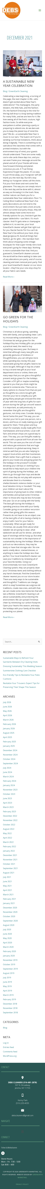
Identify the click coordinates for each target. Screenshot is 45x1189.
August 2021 (8, 872)
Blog (5, 91)
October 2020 (9, 916)
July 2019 (7, 977)
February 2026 (9, 724)
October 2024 (9, 759)
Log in (6, 1043)
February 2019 (9, 999)
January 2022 (9, 851)
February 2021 (9, 899)
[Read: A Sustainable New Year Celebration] (22, 63)
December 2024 (10, 750)
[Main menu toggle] (40, 10)
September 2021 (10, 868)
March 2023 (8, 807)
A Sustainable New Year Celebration (18, 83)
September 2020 (10, 920)
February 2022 (9, 846)
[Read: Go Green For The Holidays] (22, 299)
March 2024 (8, 776)
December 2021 (10, 855)
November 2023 (10, 789)
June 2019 (7, 982)
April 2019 (7, 990)
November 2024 (10, 754)
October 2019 (9, 964)
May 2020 (7, 938)
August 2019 (8, 973)
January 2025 (9, 746)
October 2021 (9, 864)
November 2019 (10, 960)
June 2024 (7, 772)
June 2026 (7, 706)
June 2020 (7, 934)
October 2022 (9, 824)
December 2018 (10, 1003)
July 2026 (7, 702)
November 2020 (10, 912)
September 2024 (10, 763)
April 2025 (7, 737)
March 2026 (8, 719)
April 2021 (7, 890)
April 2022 (7, 837)
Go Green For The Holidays (18, 319)
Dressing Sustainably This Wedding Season (22, 666)
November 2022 (10, 820)
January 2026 (9, 728)
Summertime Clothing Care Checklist (19, 670)
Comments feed (10, 1051)
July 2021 (7, 877)
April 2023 (7, 802)
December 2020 (10, 907)
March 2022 (8, 842)
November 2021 (10, 859)
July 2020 (7, 929)
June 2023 (7, 798)
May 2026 (7, 711)
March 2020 (8, 947)
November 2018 (10, 1008)
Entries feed (8, 1047)
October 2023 (9, 794)
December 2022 (10, 816)
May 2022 (7, 833)
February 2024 (9, 781)
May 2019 (7, 986)
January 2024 (9, 785)
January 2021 (9, 903)
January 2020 (9, 955)
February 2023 (9, 811)
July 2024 (7, 767)
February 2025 (9, 741)
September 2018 (10, 1012)
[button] (22, 1131)
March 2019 (8, 995)
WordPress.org (10, 1056)
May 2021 (7, 885)
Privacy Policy (22, 1184)
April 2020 (7, 942)
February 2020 (9, 951)
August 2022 (8, 829)
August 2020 (8, 925)
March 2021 (8, 894)
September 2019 (10, 968)
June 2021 (7, 881)
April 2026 (7, 715)
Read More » (8, 276)
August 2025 (8, 733)
